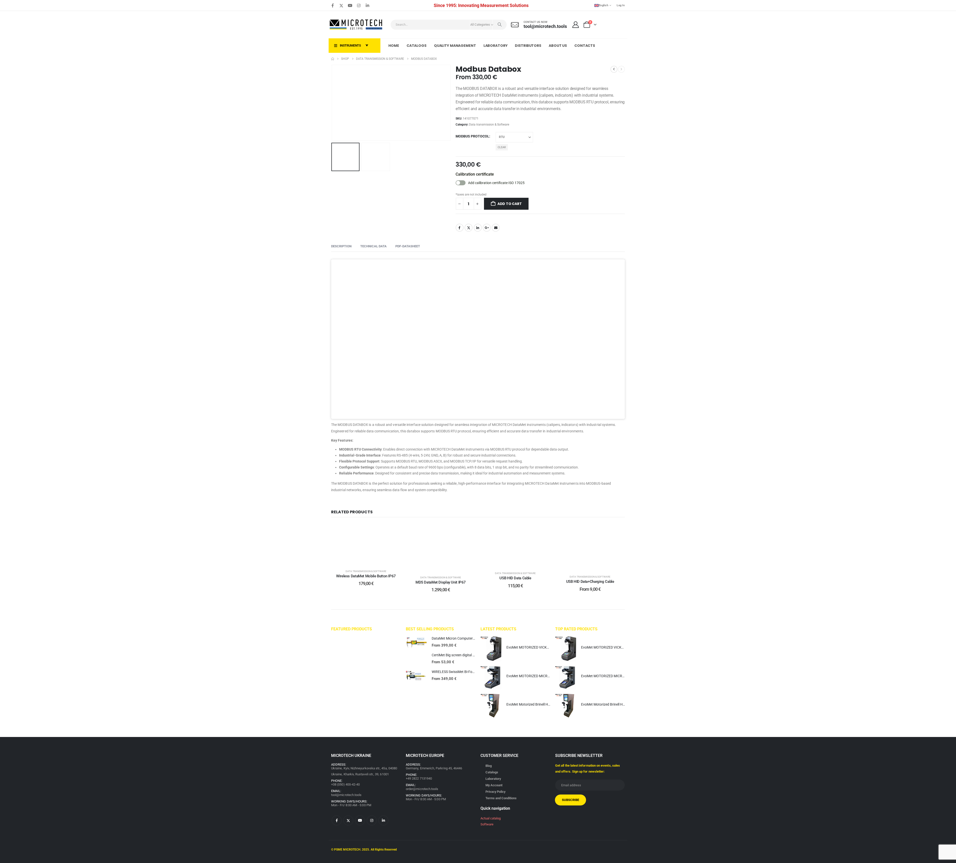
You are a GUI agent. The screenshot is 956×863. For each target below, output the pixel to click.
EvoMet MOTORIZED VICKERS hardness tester (542, 647)
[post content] (366, 543)
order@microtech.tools (422, 789)
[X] (341, 5)
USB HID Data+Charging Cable (590, 581)
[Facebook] (332, 5)
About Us (558, 45)
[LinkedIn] (367, 5)
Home (393, 45)
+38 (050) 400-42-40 (345, 784)
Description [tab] (341, 246)
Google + (487, 228)
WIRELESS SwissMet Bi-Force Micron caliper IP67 (469, 672)
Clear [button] (502, 147)
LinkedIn (478, 228)
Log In (621, 5)
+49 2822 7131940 (419, 778)
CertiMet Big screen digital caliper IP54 (461, 655)
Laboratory (495, 45)
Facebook (460, 228)
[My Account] (576, 24)
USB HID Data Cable (515, 578)
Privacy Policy (495, 792)
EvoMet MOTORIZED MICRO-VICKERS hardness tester (548, 676)
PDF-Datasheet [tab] (407, 246)
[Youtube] (350, 5)
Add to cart (509, 203)
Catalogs (416, 45)
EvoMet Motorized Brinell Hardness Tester (538, 704)
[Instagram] (358, 5)
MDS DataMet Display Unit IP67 (441, 582)
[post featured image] (416, 642)
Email (496, 228)
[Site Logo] (356, 25)
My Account (493, 785)
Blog (488, 766)
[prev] (613, 69)
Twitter (469, 228)
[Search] (500, 25)
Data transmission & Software (489, 124)
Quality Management (455, 45)
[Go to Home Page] (332, 59)
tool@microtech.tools (346, 795)
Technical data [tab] (373, 246)
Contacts (584, 45)
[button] (332, 103)
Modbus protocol (472, 136)
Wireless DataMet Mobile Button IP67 (366, 576)
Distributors (528, 45)
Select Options (369, 559)
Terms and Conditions (501, 798)
